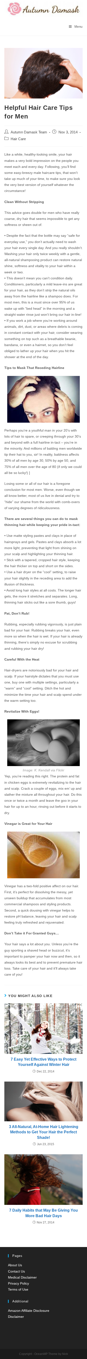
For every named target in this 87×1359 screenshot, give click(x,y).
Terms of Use (18, 1289)
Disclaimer (16, 1317)
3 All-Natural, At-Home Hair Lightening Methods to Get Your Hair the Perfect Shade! (43, 1132)
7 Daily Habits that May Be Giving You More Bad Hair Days (43, 1213)
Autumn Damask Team (29, 132)
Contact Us (16, 1271)
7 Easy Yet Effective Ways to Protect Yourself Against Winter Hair (43, 1062)
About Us (15, 1265)
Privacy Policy (18, 1283)
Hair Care (18, 139)
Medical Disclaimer (22, 1277)
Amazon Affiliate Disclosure (28, 1311)
